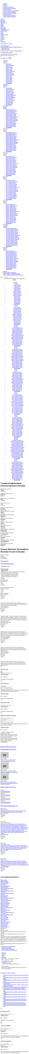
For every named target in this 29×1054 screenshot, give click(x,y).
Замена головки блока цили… (7, 890)
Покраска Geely (9, 103)
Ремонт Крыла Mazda (11, 170)
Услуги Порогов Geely (11, 198)
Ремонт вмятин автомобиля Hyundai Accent (13, 274)
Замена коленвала (5, 919)
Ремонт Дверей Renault (11, 207)
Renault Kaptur (4, 925)
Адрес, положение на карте (7, 563)
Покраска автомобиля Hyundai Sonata (9, 772)
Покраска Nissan (9, 96)
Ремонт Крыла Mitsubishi (11, 167)
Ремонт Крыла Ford (10, 158)
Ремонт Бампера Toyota (11, 255)
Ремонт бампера (7, 9)
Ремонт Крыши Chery (11, 125)
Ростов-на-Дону (4, 34)
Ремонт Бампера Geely (11, 267)
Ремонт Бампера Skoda (11, 257)
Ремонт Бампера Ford (11, 253)
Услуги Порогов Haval (11, 197)
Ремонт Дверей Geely (11, 217)
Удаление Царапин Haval (11, 243)
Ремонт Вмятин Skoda (11, 138)
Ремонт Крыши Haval (11, 126)
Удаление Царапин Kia (11, 228)
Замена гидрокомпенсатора (7, 888)
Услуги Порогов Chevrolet (12, 189)
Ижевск (2, 23)
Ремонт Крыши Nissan (11, 118)
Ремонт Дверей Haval (11, 222)
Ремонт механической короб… (8, 898)
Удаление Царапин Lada (11, 240)
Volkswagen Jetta (4, 899)
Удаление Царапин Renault (12, 231)
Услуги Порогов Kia (10, 180)
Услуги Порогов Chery (11, 193)
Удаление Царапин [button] (16, 438)
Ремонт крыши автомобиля (9, 11)
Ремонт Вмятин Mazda (11, 146)
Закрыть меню (16, 2)
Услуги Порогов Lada (11, 192)
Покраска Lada (9, 98)
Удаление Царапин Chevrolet (12, 237)
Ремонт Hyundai (9, 65)
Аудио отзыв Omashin (6, 802)
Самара (2, 35)
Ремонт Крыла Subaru (11, 171)
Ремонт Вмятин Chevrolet (12, 142)
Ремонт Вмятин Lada (11, 144)
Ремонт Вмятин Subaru (11, 147)
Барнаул (2, 19)
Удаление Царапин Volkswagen (13, 235)
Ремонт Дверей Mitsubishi (12, 215)
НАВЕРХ (4, 957)
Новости (4, 953)
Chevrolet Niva (4, 889)
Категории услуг (4, 58)
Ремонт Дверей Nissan (11, 212)
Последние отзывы (6, 806)
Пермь (2, 33)
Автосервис (14, 54)
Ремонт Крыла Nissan (11, 164)
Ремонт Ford (9, 66)
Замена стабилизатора (6, 921)
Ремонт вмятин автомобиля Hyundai (11, 273)
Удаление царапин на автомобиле (11, 10)
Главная (5, 3)
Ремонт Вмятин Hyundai (11, 133)
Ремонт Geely (9, 82)
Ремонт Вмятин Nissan (11, 140)
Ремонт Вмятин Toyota (11, 137)
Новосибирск (4, 30)
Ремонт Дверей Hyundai (11, 205)
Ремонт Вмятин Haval (11, 149)
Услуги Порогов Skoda (11, 186)
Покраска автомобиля (8, 7)
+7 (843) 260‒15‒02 (5, 48)
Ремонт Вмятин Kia (10, 132)
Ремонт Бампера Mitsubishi (12, 261)
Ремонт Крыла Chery (11, 169)
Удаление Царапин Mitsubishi (12, 239)
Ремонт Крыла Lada (10, 168)
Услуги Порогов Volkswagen (12, 187)
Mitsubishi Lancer (4, 906)
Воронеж (3, 21)
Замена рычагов (4, 895)
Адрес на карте (5, 966)
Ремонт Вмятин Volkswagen (12, 139)
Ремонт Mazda (9, 78)
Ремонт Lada (9, 76)
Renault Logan (4, 880)
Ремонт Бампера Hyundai (11, 252)
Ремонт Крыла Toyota (11, 161)
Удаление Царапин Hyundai (12, 229)
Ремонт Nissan (9, 72)
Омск (2, 32)
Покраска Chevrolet (10, 100)
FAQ (3, 956)
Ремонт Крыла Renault (11, 159)
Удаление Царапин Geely (11, 245)
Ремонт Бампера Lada (11, 263)
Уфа (1, 40)
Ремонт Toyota (9, 68)
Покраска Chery (9, 101)
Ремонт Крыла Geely (10, 173)
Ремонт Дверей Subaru (11, 219)
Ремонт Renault (9, 67)
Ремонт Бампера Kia (10, 251)
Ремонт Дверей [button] (16, 416)
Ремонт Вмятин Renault (11, 136)
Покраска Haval (9, 102)
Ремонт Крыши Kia (10, 109)
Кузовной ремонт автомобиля (8, 946)
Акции (3, 955)
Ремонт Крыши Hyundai (11, 110)
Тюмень (2, 39)
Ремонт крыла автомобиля (9, 15)
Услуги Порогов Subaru (11, 195)
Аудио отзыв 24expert (5, 791)
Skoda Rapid (3, 911)
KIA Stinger (3, 908)
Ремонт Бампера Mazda (11, 265)
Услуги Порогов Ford (11, 182)
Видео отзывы (5, 746)
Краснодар (3, 27)
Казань (2, 25)
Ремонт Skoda (9, 70)
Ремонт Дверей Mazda (11, 218)
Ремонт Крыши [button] (16, 326)
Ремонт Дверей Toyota (11, 209)
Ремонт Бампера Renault (11, 254)
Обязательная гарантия (7, 52)
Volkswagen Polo (4, 887)
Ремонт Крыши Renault (11, 113)
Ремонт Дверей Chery (11, 221)
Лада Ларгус (3, 913)
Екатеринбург (4, 22)
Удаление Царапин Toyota (12, 233)
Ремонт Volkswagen (10, 71)
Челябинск (3, 41)
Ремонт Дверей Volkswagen (12, 211)
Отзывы (5, 5)
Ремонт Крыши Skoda (11, 115)
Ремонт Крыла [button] (16, 370)
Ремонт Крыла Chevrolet (11, 165)
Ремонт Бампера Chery (11, 264)
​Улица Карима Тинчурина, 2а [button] (7, 55)
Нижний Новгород (5, 29)
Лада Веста (3, 892)
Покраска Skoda (9, 94)
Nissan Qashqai (4, 915)
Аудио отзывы (5, 749)
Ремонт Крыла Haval (10, 174)
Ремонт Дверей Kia (10, 204)
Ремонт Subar (9, 79)
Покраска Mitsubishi (10, 97)
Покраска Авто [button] (16, 305)
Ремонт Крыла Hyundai (11, 157)
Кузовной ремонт (7, 14)
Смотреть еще (4, 741)
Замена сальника (4, 881)
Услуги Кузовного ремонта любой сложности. (11, 47)
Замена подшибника (5, 902)
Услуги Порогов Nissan (11, 188)
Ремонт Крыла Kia (10, 156)
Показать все (3, 927)
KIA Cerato (3, 884)
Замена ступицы (4, 905)
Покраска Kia (9, 88)
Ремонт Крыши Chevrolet (11, 119)
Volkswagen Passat (5, 882)
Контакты (5, 4)
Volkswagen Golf (4, 901)
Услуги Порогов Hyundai (11, 181)
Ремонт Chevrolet (10, 73)
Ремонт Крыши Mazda (11, 124)
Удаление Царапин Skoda (12, 234)
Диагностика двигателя (6, 900)
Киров (2, 26)
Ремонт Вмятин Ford (10, 134)
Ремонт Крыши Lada (10, 121)
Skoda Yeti (3, 894)
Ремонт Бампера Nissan (11, 259)
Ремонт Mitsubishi (10, 74)
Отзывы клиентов (18, 50)
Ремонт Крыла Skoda (11, 162)
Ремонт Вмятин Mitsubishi (12, 143)
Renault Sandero (4, 896)
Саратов (2, 36)
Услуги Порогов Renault (11, 183)
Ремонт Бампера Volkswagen (12, 258)
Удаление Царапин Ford (11, 230)
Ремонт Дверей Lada (10, 216)
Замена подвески (4, 883)
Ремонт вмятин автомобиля (9, 8)
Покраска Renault (10, 91)
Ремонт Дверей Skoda (11, 210)
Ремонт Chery (9, 77)
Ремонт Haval (9, 80)
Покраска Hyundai (10, 89)
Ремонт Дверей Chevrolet (11, 213)
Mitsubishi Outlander (5, 904)
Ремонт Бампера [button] (16, 460)
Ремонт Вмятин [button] (16, 347)
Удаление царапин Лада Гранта (8, 761)
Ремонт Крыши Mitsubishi (12, 120)
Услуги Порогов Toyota (11, 185)
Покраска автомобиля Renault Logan (9, 783)
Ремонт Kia (8, 64)
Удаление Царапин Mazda (12, 242)
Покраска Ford (9, 90)
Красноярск (3, 28)
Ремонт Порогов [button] (16, 393)
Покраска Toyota (10, 92)
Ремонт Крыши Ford (10, 112)
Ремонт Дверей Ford (10, 206)
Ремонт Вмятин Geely (11, 150)
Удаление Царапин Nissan (12, 236)
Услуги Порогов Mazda (11, 194)
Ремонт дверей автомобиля (9, 16)
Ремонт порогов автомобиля (9, 13)
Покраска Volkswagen (11, 95)
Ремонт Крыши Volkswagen (12, 116)
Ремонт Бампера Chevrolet (12, 260)
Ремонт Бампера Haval (11, 266)
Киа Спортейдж (4, 918)
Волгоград (3, 20)
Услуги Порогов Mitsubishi (12, 191)
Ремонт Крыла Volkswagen (12, 163)
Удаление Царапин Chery (12, 241)
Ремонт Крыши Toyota (11, 114)
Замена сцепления (5, 926)
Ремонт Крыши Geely (11, 122)
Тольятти (3, 38)
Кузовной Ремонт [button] (16, 283)
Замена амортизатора (5, 886)
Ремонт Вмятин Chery (11, 145)
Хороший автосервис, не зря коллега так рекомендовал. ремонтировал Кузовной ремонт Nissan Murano (13, 811)
